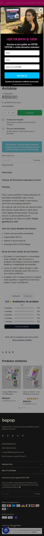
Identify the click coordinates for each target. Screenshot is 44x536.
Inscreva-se (22, 75)
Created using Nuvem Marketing (22, 84)
